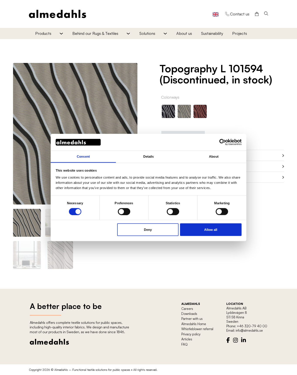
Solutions (147, 33)
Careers (187, 309)
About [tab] (214, 156)
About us (184, 33)
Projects (239, 33)
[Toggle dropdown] (61, 33)
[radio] (168, 111)
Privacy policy (190, 334)
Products (43, 33)
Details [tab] (148, 156)
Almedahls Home (193, 324)
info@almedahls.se (249, 330)
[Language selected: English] (216, 14)
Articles (186, 339)
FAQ (184, 344)
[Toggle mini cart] (257, 14)
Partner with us (192, 319)
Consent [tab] (83, 156)
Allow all (210, 229)
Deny (148, 229)
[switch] (124, 211)
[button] (131, 68)
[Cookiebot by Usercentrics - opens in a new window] (223, 142)
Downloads (189, 314)
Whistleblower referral (197, 329)
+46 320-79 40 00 (252, 326)
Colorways (170, 97)
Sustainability (212, 33)
